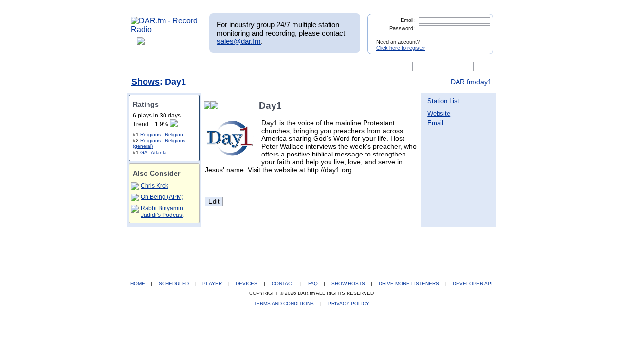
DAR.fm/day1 (471, 82)
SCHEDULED (174, 283)
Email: (408, 20)
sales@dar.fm (239, 41)
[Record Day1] (216, 105)
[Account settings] (358, 67)
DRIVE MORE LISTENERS (409, 283)
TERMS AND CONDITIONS (284, 303)
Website (438, 113)
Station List (443, 101)
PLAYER (212, 283)
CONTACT (284, 283)
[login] (478, 38)
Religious (150, 134)
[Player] (242, 67)
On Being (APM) (162, 197)
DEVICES (247, 283)
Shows (145, 82)
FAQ (313, 283)
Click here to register (400, 48)
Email (435, 123)
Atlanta (159, 152)
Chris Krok (154, 185)
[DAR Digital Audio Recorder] (147, 67)
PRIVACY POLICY (348, 303)
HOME (138, 283)
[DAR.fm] (164, 29)
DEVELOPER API (473, 283)
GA (143, 152)
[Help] (282, 67)
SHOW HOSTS (348, 283)
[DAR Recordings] (195, 67)
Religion (174, 134)
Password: (402, 28)
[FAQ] (319, 67)
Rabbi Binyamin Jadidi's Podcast (162, 211)
